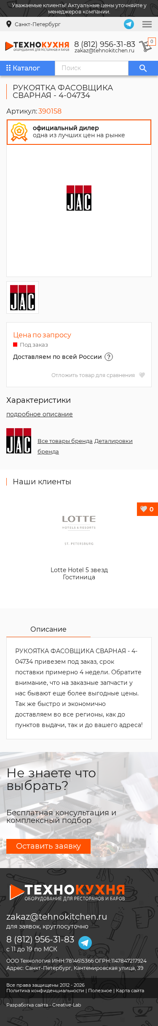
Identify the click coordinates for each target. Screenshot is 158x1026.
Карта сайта (130, 990)
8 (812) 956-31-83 (104, 44)
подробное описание (39, 414)
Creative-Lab (66, 1005)
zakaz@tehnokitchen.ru (104, 50)
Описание (48, 629)
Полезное (100, 990)
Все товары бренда (65, 440)
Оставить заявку (48, 846)
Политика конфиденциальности (45, 990)
